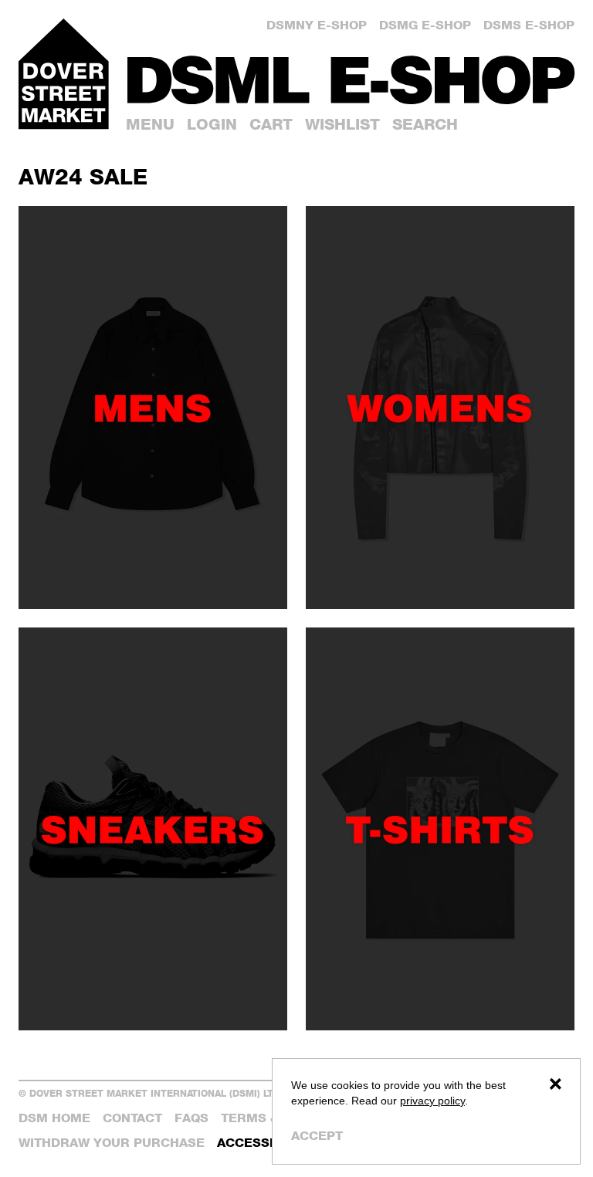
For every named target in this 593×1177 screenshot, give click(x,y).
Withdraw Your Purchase (112, 1142)
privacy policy (432, 1100)
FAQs (191, 1118)
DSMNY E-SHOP (316, 25)
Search (425, 124)
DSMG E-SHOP (425, 25)
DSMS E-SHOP (528, 25)
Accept (317, 1135)
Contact (132, 1118)
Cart (271, 124)
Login (212, 124)
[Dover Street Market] (64, 74)
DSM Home (54, 1118)
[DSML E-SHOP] (350, 80)
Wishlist (342, 124)
